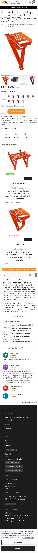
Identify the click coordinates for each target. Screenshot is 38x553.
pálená (27, 334)
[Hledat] (26, 2)
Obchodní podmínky (12, 454)
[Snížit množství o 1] (7, 112)
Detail (28, 178)
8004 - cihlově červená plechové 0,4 (22, 326)
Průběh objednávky (12, 462)
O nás (7, 456)
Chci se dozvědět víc (18, 316)
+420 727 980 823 (11, 479)
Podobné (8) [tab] (11, 275)
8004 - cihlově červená (13, 203)
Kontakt (8, 445)
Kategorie (8, 440)
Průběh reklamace (14, 466)
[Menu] (34, 2)
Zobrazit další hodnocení (28, 402)
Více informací (28, 538)
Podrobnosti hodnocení (26, 24)
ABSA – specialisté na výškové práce (18, 515)
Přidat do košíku (18, 111)
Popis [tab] (4, 275)
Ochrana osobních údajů (14, 459)
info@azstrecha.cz (11, 483)
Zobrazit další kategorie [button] (19, 330)
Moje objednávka (14, 470)
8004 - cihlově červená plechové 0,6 (21, 327)
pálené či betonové (17, 334)
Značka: (8, 26)
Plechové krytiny (16, 325)
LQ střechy (9, 513)
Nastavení (18, 542)
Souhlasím (18, 548)
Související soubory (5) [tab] (24, 275)
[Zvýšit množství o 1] (7, 110)
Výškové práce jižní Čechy (14, 518)
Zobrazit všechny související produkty (19, 269)
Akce (6, 443)
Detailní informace (8, 128)
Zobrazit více (10, 504)
